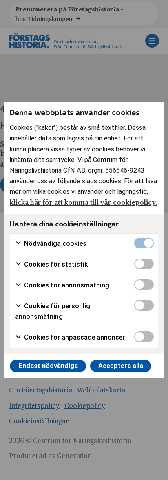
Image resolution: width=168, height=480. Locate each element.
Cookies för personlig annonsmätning (52, 311)
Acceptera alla (120, 366)
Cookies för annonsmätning (65, 285)
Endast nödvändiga (48, 366)
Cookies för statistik (55, 264)
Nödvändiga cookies (54, 244)
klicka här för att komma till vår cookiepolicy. (83, 202)
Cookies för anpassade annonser (73, 337)
